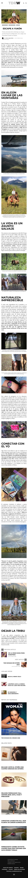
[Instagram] (14, 874)
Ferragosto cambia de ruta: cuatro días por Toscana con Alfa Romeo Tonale (13, 848)
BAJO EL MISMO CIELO (14, 676)
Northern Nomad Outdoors (16, 51)
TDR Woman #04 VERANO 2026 (10, 738)
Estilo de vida (12, 25)
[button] (2, 3)
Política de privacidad (19, 869)
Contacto (16, 867)
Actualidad (5, 25)
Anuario (11, 869)
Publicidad (4, 869)
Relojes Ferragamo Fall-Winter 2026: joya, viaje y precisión (11, 794)
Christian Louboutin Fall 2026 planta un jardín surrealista (13, 821)
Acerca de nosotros (8, 867)
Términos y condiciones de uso (14, 871)
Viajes (18, 25)
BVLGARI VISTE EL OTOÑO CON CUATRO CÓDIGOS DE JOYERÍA (12, 768)
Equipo (22, 867)
